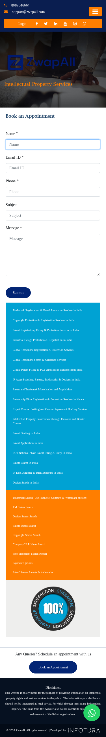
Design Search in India (25, 482)
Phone (12, 181)
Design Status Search (25, 516)
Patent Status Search (24, 525)
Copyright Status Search (26, 535)
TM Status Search (23, 507)
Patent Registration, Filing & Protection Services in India (46, 330)
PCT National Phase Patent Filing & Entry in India (42, 452)
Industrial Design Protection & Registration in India (42, 340)
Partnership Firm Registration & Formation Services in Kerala (48, 399)
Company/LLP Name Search (29, 544)
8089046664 (20, 5)
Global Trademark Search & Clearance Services (39, 359)
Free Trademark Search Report (30, 553)
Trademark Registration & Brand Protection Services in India (47, 310)
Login (22, 24)
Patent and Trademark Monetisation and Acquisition (42, 389)
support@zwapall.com (28, 12)
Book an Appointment (53, 667)
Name (12, 134)
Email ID (15, 157)
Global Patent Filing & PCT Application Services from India (47, 369)
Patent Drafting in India (26, 433)
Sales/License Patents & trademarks (33, 572)
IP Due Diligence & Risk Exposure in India (37, 472)
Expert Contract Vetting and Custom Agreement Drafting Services (50, 409)
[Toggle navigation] (95, 11)
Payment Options (23, 563)
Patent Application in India (28, 443)
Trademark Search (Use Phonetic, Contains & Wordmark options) (50, 497)
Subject (12, 205)
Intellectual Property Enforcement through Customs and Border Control (49, 421)
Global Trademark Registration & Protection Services (43, 349)
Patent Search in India (25, 462)
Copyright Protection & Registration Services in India (43, 320)
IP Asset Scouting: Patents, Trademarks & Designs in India (46, 379)
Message (14, 228)
